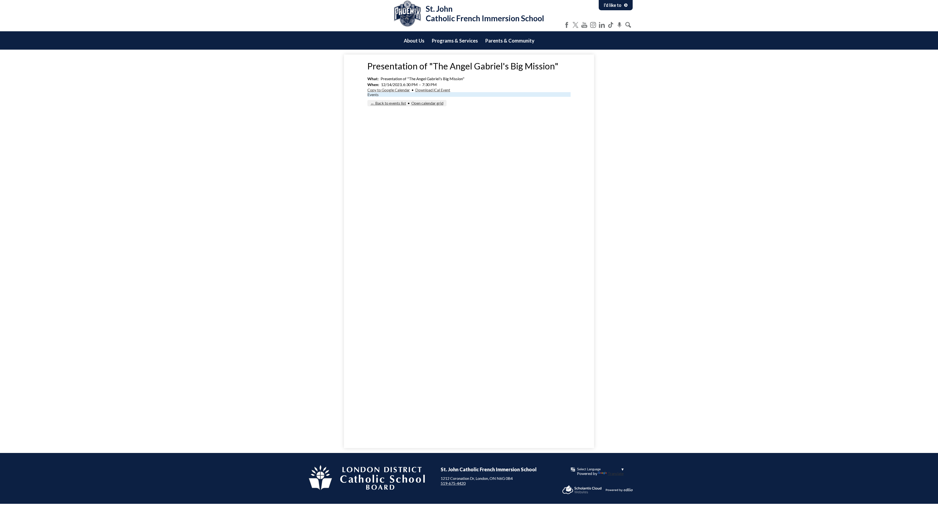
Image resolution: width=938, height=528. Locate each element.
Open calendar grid (427, 103)
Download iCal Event (432, 90)
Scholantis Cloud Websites (582, 489)
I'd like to (612, 5)
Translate (616, 473)
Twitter (575, 25)
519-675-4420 (453, 483)
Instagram (593, 25)
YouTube (584, 25)
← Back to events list (388, 103)
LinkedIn (602, 25)
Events (373, 94)
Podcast (619, 25)
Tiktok (611, 25)
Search (628, 25)
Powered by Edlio (619, 489)
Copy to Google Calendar (388, 90)
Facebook (567, 25)
